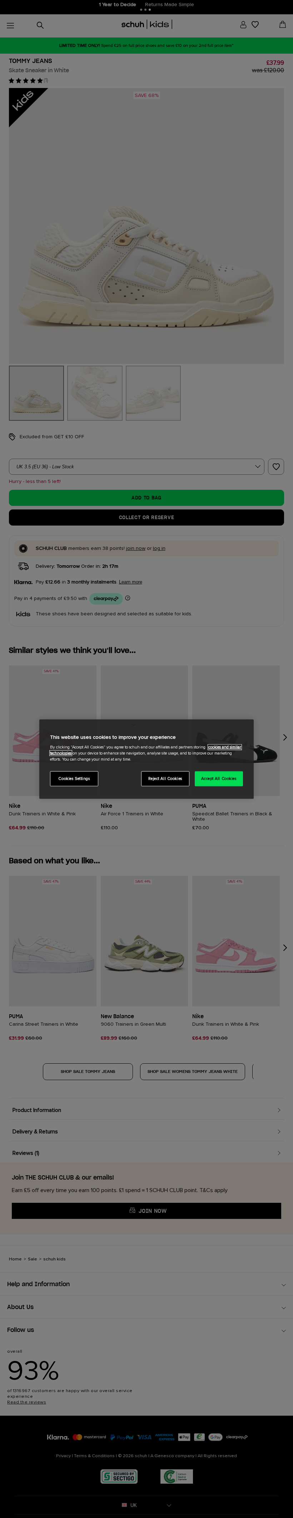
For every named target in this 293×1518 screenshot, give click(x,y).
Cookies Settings (74, 778)
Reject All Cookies (165, 778)
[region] (146, 759)
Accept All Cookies (218, 778)
